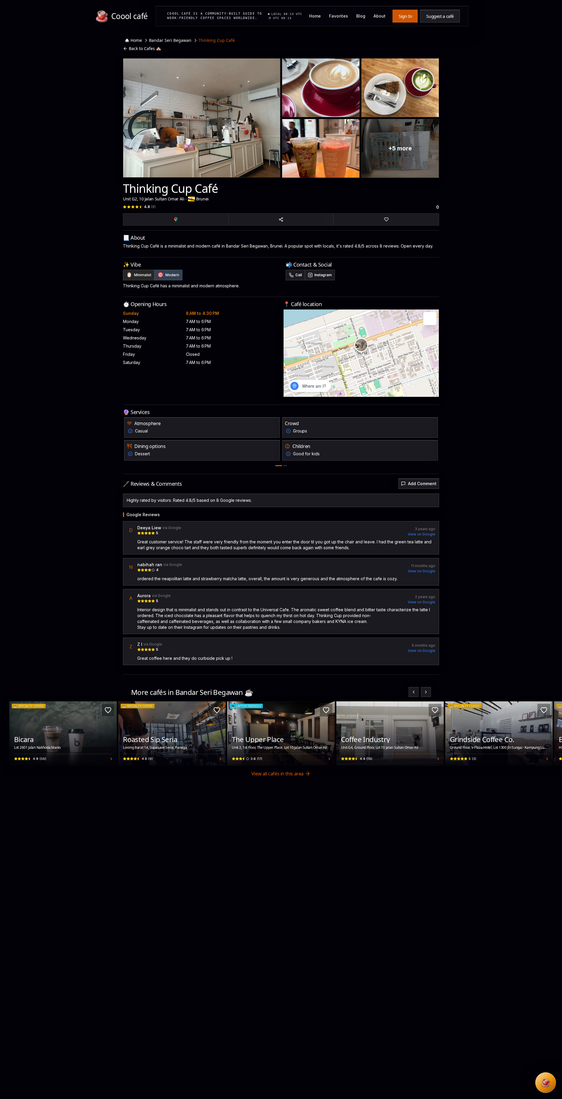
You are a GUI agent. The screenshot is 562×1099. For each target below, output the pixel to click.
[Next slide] (426, 692)
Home (315, 15)
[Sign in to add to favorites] (386, 219)
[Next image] (109, 733)
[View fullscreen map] (429, 318)
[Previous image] (17, 733)
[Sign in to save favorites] (108, 710)
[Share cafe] (281, 219)
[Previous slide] (414, 692)
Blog (360, 15)
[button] (361, 345)
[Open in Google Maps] (175, 219)
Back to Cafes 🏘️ (145, 48)
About (379, 15)
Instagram (323, 275)
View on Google (421, 534)
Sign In (405, 16)
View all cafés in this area (277, 773)
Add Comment (422, 483)
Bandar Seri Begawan (170, 40)
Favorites (338, 15)
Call (298, 275)
